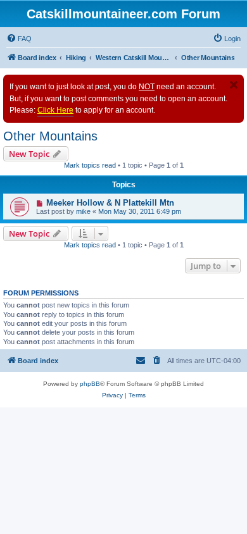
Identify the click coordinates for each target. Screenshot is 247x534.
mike (83, 211)
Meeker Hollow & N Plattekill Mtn (110, 203)
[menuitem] (19, 38)
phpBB (90, 383)
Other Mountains (50, 136)
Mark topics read (90, 165)
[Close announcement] (234, 85)
